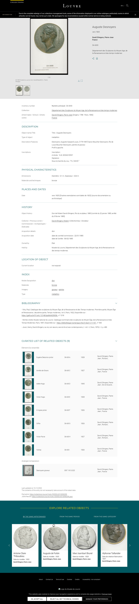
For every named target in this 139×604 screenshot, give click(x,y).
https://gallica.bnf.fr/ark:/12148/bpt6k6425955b (40, 315)
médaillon (55, 294)
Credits (77, 579)
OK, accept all (37, 599)
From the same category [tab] (105, 517)
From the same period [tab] (70, 517)
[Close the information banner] (135, 14)
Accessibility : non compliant (91, 579)
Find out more (107, 594)
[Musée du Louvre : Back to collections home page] (72, 5)
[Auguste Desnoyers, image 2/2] (26, 90)
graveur (54, 290)
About (41, 579)
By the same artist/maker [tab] (34, 517)
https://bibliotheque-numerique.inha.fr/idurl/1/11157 (76, 323)
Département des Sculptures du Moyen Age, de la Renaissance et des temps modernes (84, 110)
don (53, 281)
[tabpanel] (69, 545)
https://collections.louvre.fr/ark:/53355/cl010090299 (48, 494)
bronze (54, 285)
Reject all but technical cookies (64, 599)
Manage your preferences (97, 599)
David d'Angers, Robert (60, 221)
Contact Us (49, 579)
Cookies (69, 579)
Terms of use (60, 579)
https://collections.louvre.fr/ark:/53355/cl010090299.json (52, 496)
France (94, 40)
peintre (61, 290)
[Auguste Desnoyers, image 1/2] (19, 90)
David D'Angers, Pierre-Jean (102, 37)
